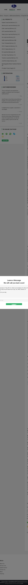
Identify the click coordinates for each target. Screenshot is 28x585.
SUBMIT (14, 304)
